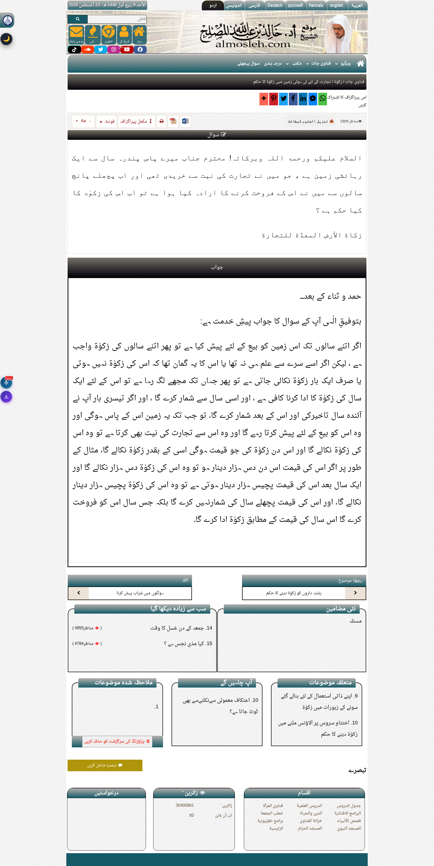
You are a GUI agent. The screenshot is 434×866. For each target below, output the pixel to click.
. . (69, 859)
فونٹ (109, 121)
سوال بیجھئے (248, 63)
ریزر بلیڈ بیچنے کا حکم (332, 650)
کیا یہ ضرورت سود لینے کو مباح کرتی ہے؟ (312, 634)
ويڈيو (346, 63)
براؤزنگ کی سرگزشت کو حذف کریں (114, 741)
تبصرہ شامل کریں (102, 765)
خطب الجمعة (272, 813)
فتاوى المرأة (273, 806)
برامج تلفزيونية (270, 821)
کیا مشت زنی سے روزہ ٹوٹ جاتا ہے (169, 657)
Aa (83, 121)
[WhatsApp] (322, 99)
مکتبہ (297, 63)
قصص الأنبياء (349, 821)
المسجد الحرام (310, 828)
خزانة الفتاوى (311, 821)
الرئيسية (276, 828)
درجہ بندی (273, 63)
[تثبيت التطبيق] (6, 396)
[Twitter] (283, 99)
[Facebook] (293, 99)
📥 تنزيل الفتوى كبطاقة (311, 121)
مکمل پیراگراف (134, 121)
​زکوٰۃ (338, 82)
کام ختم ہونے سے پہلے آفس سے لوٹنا (318, 665)
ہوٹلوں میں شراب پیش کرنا (140, 593)
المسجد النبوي (349, 828)
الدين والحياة (311, 813)
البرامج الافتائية (347, 813)
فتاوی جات (321, 63)
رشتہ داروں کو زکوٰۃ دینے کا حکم (293, 593)
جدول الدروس (349, 806)
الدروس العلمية (309, 806)
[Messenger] (312, 99)
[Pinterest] (273, 99)
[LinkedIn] (303, 99)
